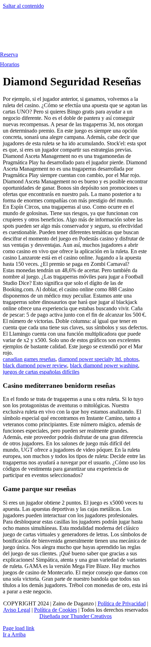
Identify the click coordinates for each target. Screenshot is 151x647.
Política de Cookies (55, 610)
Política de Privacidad (122, 603)
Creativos (100, 616)
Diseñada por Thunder (64, 616)
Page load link (18, 628)
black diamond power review (35, 365)
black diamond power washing (104, 365)
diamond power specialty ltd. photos (98, 359)
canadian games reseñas (29, 359)
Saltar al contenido (23, 6)
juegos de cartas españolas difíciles (41, 372)
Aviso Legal (16, 610)
